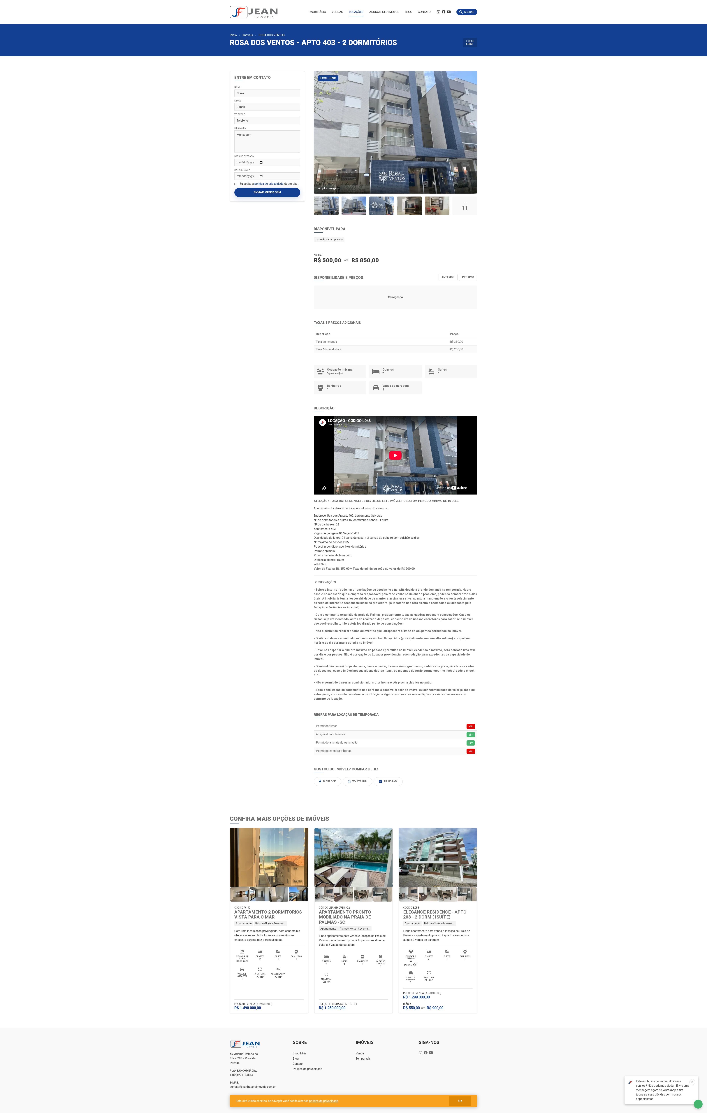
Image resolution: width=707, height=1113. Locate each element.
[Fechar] (692, 1082)
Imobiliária (317, 12)
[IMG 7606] (437, 206)
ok (460, 1101)
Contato (424, 12)
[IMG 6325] (326, 206)
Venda (360, 1053)
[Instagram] (438, 12)
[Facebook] (443, 12)
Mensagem (240, 128)
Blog (408, 12)
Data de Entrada (244, 156)
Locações (356, 12)
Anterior (448, 277)
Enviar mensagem (267, 192)
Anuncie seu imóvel (384, 12)
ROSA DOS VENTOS (272, 35)
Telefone (239, 114)
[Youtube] (449, 12)
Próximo (468, 277)
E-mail (237, 100)
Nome (237, 87)
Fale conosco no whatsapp (698, 1104)
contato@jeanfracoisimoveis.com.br (253, 1087)
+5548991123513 (241, 1075)
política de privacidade (269, 183)
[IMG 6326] (354, 206)
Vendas (337, 12)
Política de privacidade (307, 1069)
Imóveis (247, 35)
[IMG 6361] (381, 206)
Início (233, 35)
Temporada (363, 1058)
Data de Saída (242, 170)
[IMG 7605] (409, 206)
